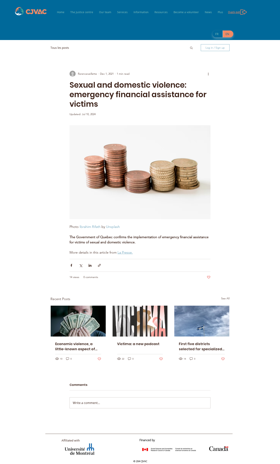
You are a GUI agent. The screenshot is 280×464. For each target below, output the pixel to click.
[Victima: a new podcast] (140, 321)
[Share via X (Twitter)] (80, 265)
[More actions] (208, 73)
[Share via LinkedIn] (90, 265)
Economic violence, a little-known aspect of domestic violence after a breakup (76, 346)
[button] (191, 47)
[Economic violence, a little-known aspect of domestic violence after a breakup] (78, 321)
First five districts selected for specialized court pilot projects (200, 346)
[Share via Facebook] (71, 265)
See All (225, 298)
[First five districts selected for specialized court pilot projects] (201, 321)
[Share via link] (99, 265)
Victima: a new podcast (138, 343)
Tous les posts (59, 48)
